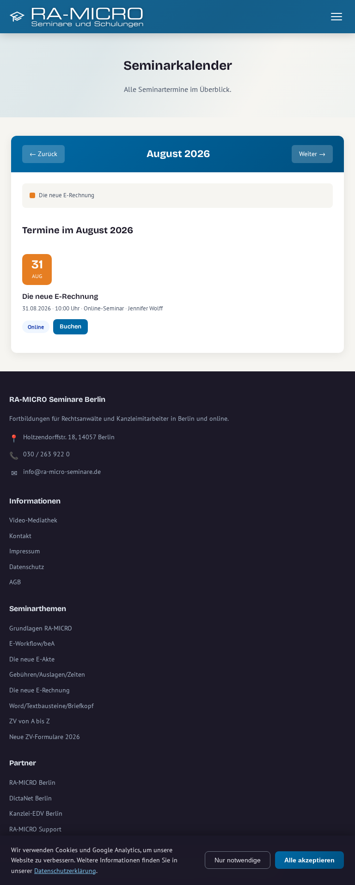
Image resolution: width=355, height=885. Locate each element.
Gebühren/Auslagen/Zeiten (47, 674)
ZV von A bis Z (29, 721)
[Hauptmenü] (336, 16)
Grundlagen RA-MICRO (40, 628)
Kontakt (20, 536)
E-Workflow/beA (32, 643)
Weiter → (312, 154)
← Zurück (43, 154)
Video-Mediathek (33, 520)
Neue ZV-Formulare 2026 (44, 737)
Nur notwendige (237, 860)
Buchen (70, 326)
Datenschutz (26, 567)
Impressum (24, 551)
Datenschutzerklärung (65, 871)
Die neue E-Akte (32, 659)
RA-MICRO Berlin (32, 782)
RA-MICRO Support (35, 829)
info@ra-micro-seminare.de (62, 471)
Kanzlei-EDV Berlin (35, 813)
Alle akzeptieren (309, 860)
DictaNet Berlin (30, 798)
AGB (15, 582)
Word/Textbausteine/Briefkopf (51, 706)
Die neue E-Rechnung (60, 296)
